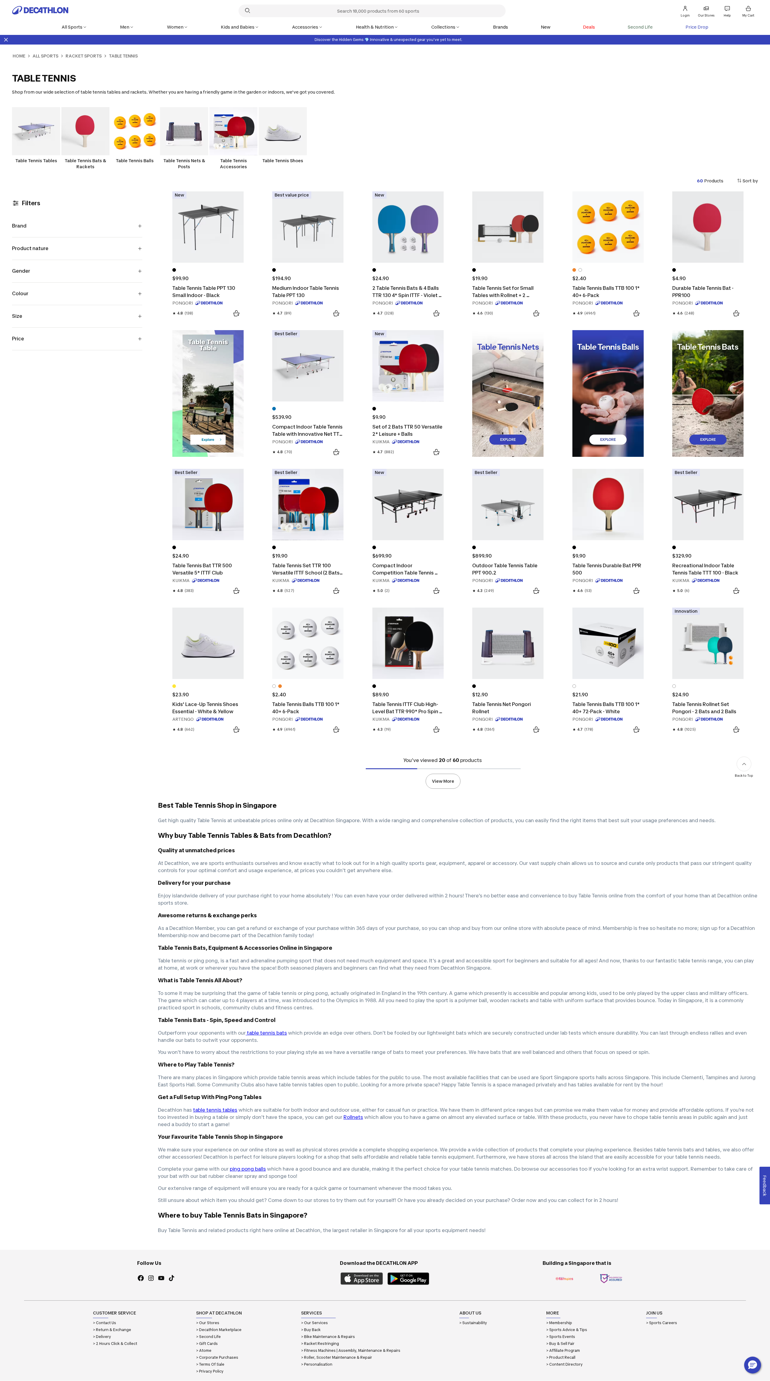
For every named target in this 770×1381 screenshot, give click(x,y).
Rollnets (353, 1117)
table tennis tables (215, 1110)
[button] (752, 1365)
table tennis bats (266, 1033)
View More (443, 781)
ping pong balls (248, 1169)
